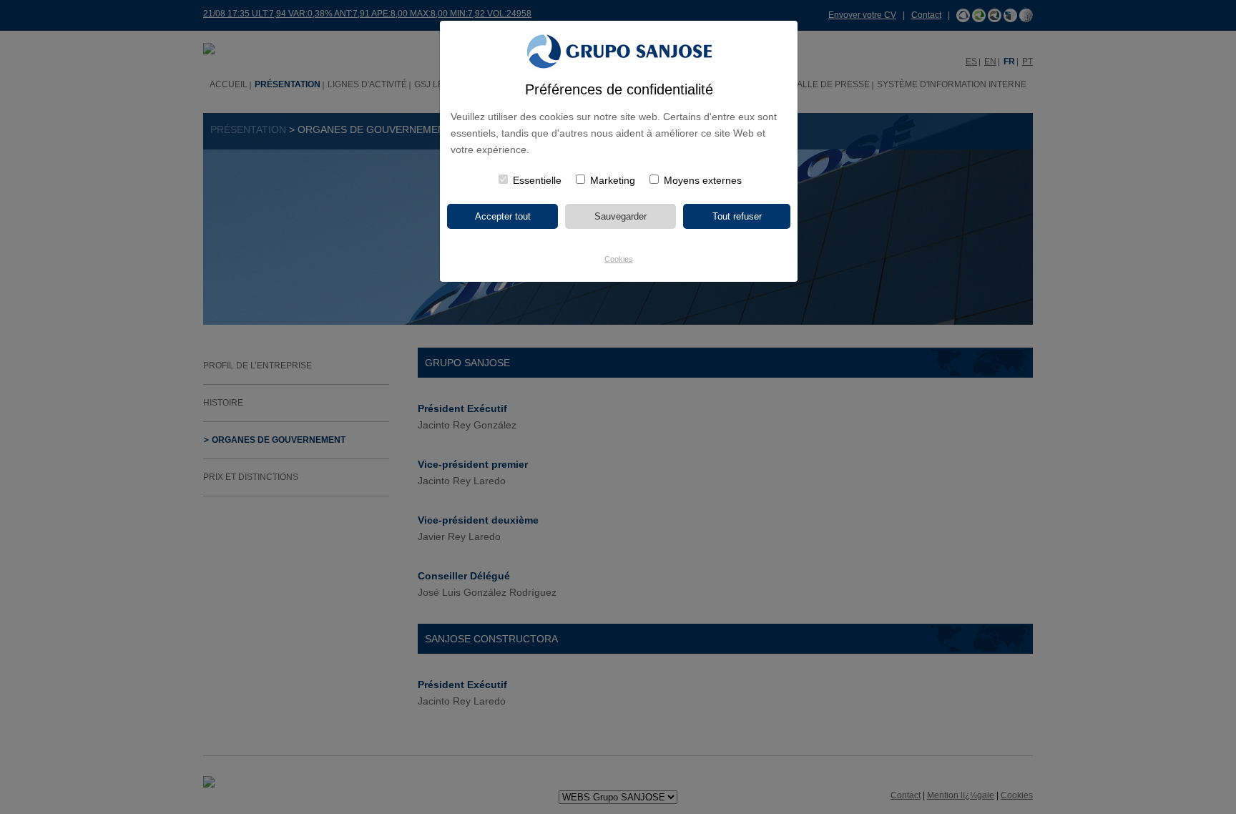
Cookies (618, 259)
